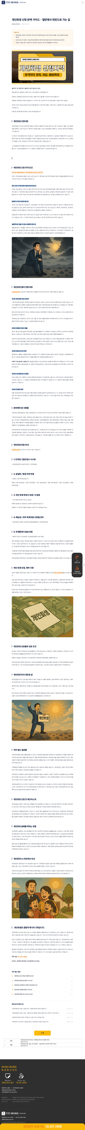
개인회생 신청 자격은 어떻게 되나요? (24, 976)
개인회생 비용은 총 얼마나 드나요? (23, 980)
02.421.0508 (21, 1083)
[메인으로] (14, 2)
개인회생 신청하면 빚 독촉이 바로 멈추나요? (26, 985)
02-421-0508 (22, 956)
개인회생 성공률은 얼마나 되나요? (23, 989)
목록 (42, 1033)
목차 (83, 565)
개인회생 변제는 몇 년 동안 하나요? (23, 994)
